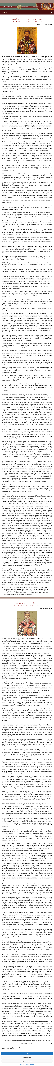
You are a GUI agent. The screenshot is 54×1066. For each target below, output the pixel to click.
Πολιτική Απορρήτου (30, 1064)
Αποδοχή (27, 1053)
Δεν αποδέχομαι (27, 1057)
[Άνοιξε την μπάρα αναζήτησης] (52, 12)
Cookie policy (22, 1064)
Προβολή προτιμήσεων (27, 1061)
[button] (52, 1043)
